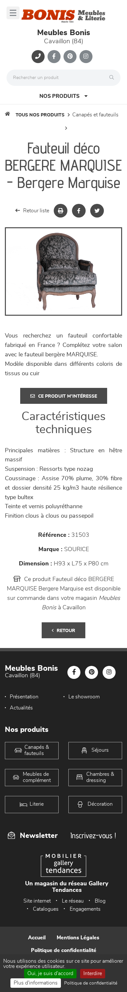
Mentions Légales (78, 937)
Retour (66, 630)
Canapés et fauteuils (95, 114)
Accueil (37, 937)
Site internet (37, 901)
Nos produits (59, 96)
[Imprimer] (60, 211)
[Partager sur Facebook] (79, 211)
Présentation (24, 696)
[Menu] (13, 13)
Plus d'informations (36, 982)
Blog (100, 901)
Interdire (92, 973)
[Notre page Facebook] (54, 56)
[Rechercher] (113, 78)
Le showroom (84, 696)
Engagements (85, 909)
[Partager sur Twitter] (97, 211)
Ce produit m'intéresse (67, 396)
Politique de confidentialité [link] (90, 983)
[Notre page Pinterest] (70, 56)
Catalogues (46, 909)
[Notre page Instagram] (85, 56)
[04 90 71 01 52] (38, 56)
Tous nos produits (40, 115)
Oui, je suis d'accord (50, 973)
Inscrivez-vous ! (93, 835)
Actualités (21, 707)
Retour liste (36, 210)
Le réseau (73, 901)
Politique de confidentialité (63, 950)
